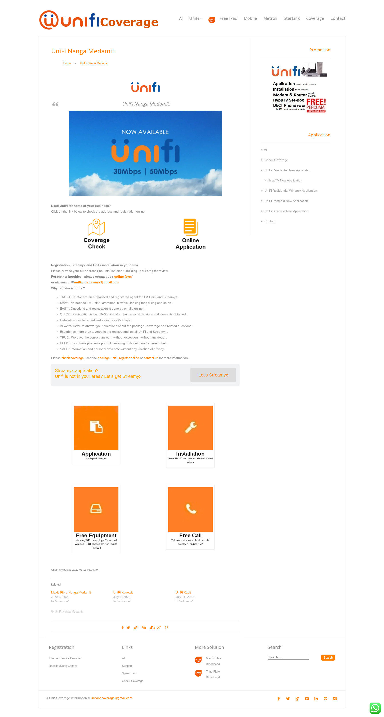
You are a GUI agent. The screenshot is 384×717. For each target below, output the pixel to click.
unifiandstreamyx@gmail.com (96, 282)
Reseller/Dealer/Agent (63, 665)
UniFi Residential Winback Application (290, 190)
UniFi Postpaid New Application (286, 201)
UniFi (194, 18)
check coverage (73, 358)
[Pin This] (166, 628)
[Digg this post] (143, 628)
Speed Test (129, 673)
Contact (338, 18)
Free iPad (228, 18)
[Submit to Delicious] (135, 628)
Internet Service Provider (65, 658)
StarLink (292, 18)
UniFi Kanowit (123, 592)
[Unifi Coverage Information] (99, 32)
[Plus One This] (159, 628)
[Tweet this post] (128, 628)
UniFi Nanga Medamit (69, 611)
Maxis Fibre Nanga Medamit (71, 592)
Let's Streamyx (213, 374)
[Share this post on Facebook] (123, 628)
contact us (151, 358)
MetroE (270, 18)
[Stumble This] (151, 628)
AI (181, 18)
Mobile (250, 18)
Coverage (315, 18)
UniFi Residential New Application (287, 170)
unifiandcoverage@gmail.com (111, 698)
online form (123, 276)
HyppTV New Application (285, 180)
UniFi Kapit (183, 592)
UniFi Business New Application (286, 211)
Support (127, 665)
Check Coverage (276, 160)
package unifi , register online (118, 358)
